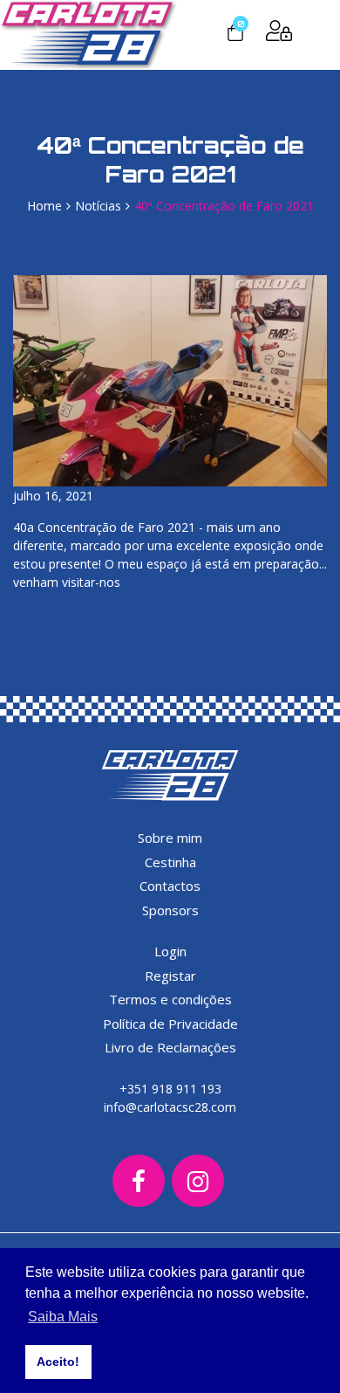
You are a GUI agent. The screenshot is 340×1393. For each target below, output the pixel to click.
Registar (170, 975)
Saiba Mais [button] (63, 1316)
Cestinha (170, 862)
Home (44, 205)
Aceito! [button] (58, 1362)
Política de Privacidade (170, 1023)
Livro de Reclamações (170, 1047)
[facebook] (138, 1181)
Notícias (98, 205)
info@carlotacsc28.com (170, 1107)
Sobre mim (170, 837)
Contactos (170, 885)
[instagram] (198, 1181)
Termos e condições (170, 999)
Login (170, 951)
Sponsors (170, 910)
